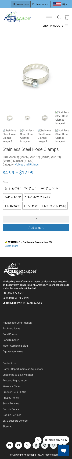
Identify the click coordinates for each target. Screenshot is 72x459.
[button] (7, 45)
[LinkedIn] (36, 445)
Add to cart (36, 228)
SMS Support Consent (15, 420)
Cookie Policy (11, 409)
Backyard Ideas (11, 328)
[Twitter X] (27, 445)
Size (5, 182)
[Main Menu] (49, 17)
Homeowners (21, 4)
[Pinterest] (44, 445)
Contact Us (9, 363)
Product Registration (15, 380)
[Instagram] (53, 445)
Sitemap (7, 426)
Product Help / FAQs (14, 392)
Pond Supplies (11, 340)
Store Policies (11, 403)
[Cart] (66, 17)
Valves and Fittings (27, 164)
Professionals (40, 4)
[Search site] (59, 17)
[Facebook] (18, 445)
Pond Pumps (10, 334)
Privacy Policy (11, 397)
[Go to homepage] (18, 17)
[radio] (12, 188)
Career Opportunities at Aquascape (23, 369)
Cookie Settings (12, 415)
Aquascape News (13, 351)
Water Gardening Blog (15, 345)
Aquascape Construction (17, 322)
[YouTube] (9, 445)
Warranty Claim (11, 386)
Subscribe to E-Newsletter (18, 374)
